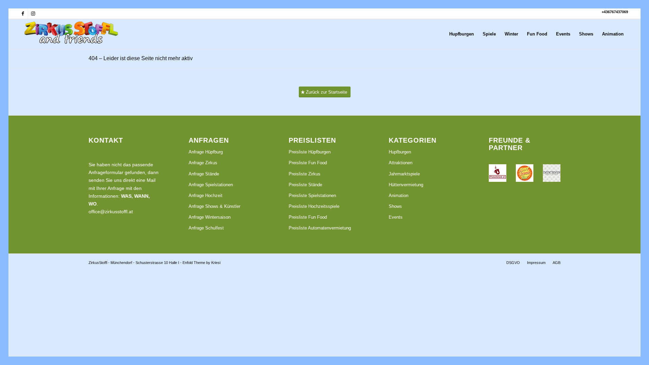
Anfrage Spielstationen (211, 184)
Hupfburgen (400, 151)
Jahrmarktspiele (404, 173)
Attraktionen (400, 162)
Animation (398, 195)
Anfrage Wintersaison (210, 217)
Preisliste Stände (305, 184)
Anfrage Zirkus (203, 162)
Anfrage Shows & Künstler (214, 206)
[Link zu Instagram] (33, 13)
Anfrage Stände (204, 173)
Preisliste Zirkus (304, 173)
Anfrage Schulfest (206, 227)
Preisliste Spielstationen (312, 195)
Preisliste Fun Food (308, 162)
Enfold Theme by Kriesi (201, 263)
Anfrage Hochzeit (205, 195)
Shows (395, 206)
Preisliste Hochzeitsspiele (314, 206)
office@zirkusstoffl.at (111, 211)
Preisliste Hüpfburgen (310, 151)
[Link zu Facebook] (23, 13)
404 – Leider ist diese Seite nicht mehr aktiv (141, 58)
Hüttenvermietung (406, 184)
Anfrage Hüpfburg (206, 151)
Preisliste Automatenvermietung (320, 227)
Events (396, 217)
